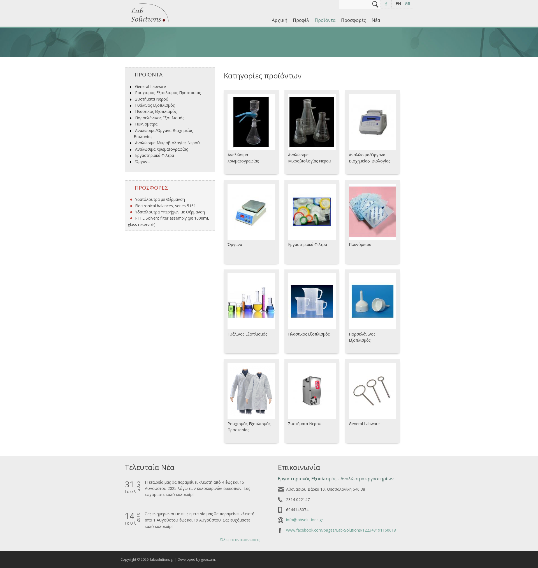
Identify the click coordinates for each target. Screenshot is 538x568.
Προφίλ (301, 20)
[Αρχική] (150, 22)
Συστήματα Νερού (151, 99)
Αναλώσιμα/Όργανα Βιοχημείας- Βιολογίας (164, 133)
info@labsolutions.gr (304, 519)
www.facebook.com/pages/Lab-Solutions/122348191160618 (341, 530)
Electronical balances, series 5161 (165, 205)
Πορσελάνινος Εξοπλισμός (159, 117)
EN (398, 3)
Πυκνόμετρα (146, 124)
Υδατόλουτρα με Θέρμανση (160, 199)
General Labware (150, 86)
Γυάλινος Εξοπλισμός (155, 105)
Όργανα (142, 161)
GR (407, 3)
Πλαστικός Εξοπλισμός (156, 111)
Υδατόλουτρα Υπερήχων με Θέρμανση (170, 212)
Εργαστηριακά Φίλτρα (154, 155)
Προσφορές (353, 20)
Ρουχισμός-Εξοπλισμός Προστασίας (168, 92)
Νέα (376, 20)
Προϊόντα (325, 20)
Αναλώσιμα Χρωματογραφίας (161, 149)
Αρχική (279, 20)
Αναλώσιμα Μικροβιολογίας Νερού (167, 142)
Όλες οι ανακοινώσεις (240, 539)
